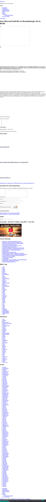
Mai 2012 (4, 429)
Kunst (3, 338)
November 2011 (5, 433)
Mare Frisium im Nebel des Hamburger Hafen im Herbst (13, 248)
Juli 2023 (4, 376)
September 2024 (5, 371)
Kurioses (4, 339)
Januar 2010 (4, 451)
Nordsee (4, 293)
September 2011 (5, 435)
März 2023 (4, 380)
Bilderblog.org (14, 498)
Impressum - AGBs (21, 498)
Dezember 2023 (5, 373)
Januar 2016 (4, 399)
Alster (3, 266)
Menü (1, 5)
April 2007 (4, 486)
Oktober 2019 (5, 387)
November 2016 (5, 393)
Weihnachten (4, 8)
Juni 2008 (4, 472)
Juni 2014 (4, 405)
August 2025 (4, 369)
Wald (3, 307)
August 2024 (4, 372)
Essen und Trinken (5, 16)
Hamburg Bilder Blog (9, 15)
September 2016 (5, 396)
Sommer (4, 302)
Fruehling (4, 277)
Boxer (3, 272)
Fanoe (3, 276)
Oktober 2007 (5, 479)
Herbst (3, 12)
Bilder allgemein (5, 322)
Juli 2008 (4, 471)
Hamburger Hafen (5, 10)
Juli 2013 (4, 417)
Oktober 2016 (5, 395)
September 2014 (5, 404)
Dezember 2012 (5, 425)
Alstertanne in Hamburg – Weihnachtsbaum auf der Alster (13, 247)
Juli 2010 (4, 446)
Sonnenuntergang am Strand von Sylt (9, 246)
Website (1, 203)
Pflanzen (4, 296)
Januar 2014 (4, 411)
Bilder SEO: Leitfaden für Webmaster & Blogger (11, 241)
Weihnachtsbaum (5, 310)
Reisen (3, 299)
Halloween (4, 280)
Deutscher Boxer (5, 274)
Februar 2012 (4, 431)
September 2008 (5, 469)
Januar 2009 (4, 464)
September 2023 (5, 374)
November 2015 (5, 400)
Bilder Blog (2, 1)
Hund (3, 287)
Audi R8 (19, 183)
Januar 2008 (4, 476)
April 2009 (4, 461)
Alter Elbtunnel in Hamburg (7, 257)
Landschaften (4, 340)
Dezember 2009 (5, 453)
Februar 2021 (4, 383)
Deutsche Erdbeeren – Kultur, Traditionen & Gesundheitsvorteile (14, 254)
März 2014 (4, 409)
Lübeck (3, 341)
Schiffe (3, 300)
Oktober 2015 (5, 401)
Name (1, 199)
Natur (3, 292)
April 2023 (4, 378)
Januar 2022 (4, 382)
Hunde (3, 288)
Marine (3, 291)
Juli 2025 (4, 370)
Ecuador (4, 324)
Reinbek (4, 297)
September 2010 (5, 444)
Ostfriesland (4, 295)
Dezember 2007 (5, 477)
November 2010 (5, 442)
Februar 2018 (4, 389)
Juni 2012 (4, 428)
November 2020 (5, 385)
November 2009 (5, 454)
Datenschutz (28, 498)
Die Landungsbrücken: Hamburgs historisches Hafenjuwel (13, 255)
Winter (3, 314)
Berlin (25, 183)
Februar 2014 (4, 410)
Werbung (4, 359)
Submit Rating (2, 127)
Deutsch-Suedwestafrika (7, 323)
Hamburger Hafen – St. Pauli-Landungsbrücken (11, 249)
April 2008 (4, 473)
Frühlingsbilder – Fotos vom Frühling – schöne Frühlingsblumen (14, 259)
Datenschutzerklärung (4, 501)
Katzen (3, 337)
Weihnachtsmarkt (5, 312)
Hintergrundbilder (5, 9)
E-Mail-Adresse (3, 201)
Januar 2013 (4, 424)
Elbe (3, 275)
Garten (3, 279)
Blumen (3, 271)
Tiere (3, 304)
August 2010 (4, 445)
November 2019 (5, 386)
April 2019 (4, 388)
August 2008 (4, 470)
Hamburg (4, 14)
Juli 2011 (4, 437)
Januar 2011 (4, 440)
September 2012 (5, 426)
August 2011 (4, 436)
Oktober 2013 (5, 414)
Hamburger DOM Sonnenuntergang (9, 252)
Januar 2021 (4, 384)
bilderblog (2, 183)
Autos (22, 183)
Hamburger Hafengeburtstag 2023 (8, 261)
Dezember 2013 (5, 412)
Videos (3, 357)
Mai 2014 (4, 406)
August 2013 (4, 416)
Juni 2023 (4, 377)
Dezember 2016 (5, 392)
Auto (17, 183)
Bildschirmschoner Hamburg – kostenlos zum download (13, 253)
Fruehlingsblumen (5, 278)
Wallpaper (4, 308)
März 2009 (4, 462)
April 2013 (4, 420)
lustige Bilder (4, 342)
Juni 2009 (4, 459)
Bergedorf (4, 320)
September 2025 (5, 368)
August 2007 (4, 481)
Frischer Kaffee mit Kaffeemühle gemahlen (10, 260)
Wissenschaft (4, 362)
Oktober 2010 (5, 443)
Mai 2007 (4, 485)
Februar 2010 (4, 450)
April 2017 (4, 391)
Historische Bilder (5, 334)
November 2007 (5, 478)
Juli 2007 (4, 483)
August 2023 (4, 375)
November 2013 (5, 413)
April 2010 (4, 448)
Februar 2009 (4, 463)
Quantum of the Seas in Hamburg (8, 256)
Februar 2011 (4, 439)
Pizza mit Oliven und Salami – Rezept (9, 244)
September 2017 (5, 390)
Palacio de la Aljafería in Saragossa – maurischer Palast (12, 243)
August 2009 (4, 457)
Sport (3, 353)
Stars (3, 303)
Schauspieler (4, 349)
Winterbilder (4, 7)
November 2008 (5, 466)
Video (3, 306)
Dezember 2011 (5, 432)
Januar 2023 (4, 381)
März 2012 (4, 430)
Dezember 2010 (5, 441)
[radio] (24, 120)
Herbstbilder (4, 285)
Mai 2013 (4, 419)
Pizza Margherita (5, 258)
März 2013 (4, 421)
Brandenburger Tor (30, 183)
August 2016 (4, 397)
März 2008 (4, 474)
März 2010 (4, 449)
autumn (3, 268)
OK (42, 500)
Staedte (3, 354)
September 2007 (5, 480)
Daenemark (4, 273)
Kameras (4, 336)
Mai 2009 (4, 460)
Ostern (3, 13)
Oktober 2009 (5, 455)
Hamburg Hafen (5, 251)
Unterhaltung (4, 356)
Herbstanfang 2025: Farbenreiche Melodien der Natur (12, 242)
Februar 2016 (4, 398)
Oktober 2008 (5, 468)
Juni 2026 (4, 367)
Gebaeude (4, 328)
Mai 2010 (4, 447)
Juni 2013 (4, 418)
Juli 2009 (4, 458)
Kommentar (2, 196)
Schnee (3, 301)
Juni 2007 (4, 484)
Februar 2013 (4, 422)
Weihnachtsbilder (5, 311)
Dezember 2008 (5, 465)
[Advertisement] (23, 57)
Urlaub (3, 305)
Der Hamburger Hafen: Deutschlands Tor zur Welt (12, 245)
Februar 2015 (4, 403)
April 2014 (4, 407)
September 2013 (5, 415)
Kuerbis (3, 290)
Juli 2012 (4, 427)
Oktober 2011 (5, 434)
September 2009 (5, 456)
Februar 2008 (4, 475)
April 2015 (4, 402)
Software (4, 351)
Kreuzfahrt (4, 289)
